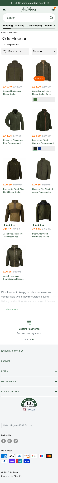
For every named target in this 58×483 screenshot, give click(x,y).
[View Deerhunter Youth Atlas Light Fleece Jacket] (14, 169)
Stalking (19, 25)
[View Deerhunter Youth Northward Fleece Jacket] (43, 211)
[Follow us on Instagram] (9, 441)
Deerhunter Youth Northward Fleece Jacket (40, 237)
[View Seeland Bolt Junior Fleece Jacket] (14, 71)
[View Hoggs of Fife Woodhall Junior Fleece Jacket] (43, 169)
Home (3, 33)
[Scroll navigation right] (54, 25)
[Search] (51, 18)
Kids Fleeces (13, 33)
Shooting (8, 25)
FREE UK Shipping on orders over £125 (29, 3)
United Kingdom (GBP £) (15, 425)
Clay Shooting (35, 25)
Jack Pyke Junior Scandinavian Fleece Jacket (12, 279)
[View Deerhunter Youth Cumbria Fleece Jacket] (43, 120)
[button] (29, 405)
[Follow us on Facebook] (3, 441)
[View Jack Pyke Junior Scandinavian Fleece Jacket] (14, 256)
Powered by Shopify (11, 476)
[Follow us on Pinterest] (16, 441)
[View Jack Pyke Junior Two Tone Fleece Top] (14, 211)
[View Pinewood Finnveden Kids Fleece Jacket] (14, 120)
